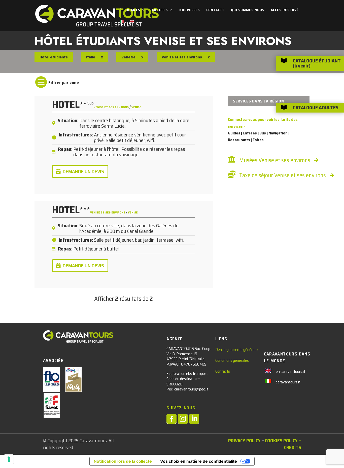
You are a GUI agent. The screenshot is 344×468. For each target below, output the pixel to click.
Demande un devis (83, 171)
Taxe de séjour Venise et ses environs (282, 175)
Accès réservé (285, 10)
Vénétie (128, 57)
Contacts (215, 10)
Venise (136, 107)
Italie (90, 57)
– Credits (292, 444)
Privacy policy (244, 440)
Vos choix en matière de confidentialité (198, 461)
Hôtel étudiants (54, 57)
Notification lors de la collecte (123, 461)
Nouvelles (189, 10)
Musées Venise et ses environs (274, 160)
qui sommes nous (247, 10)
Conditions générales (232, 360)
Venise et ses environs (111, 107)
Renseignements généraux (237, 349)
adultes (160, 10)
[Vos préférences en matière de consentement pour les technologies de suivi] (9, 459)
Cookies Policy (281, 440)
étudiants (130, 10)
